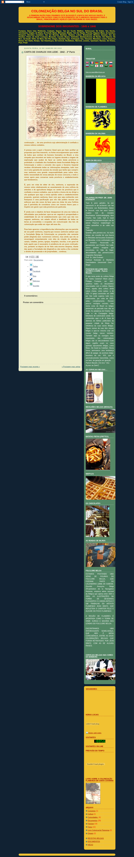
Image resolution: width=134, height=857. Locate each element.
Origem (90, 833)
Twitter (35, 266)
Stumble (36, 286)
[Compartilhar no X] (35, 257)
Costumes (92, 811)
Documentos (38, 260)
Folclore (91, 824)
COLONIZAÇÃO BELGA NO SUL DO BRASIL (67, 11)
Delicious (36, 281)
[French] (92, 63)
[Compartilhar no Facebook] (37, 257)
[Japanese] (97, 66)
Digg (34, 276)
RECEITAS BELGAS (96, 838)
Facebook (36, 271)
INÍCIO (90, 845)
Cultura (90, 814)
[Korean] (102, 66)
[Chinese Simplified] (111, 66)
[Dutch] (111, 63)
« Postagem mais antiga (71, 367)
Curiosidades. (93, 817)
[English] (88, 63)
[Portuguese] (92, 66)
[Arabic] (107, 66)
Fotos (90, 827)
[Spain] (102, 63)
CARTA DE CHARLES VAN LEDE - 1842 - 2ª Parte (49, 52)
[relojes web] (92, 730)
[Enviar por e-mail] (30, 257)
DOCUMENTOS (94, 841)
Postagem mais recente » (30, 367)
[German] (97, 63)
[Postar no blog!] (32, 257)
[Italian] (107, 63)
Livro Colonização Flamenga (98, 830)
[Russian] (88, 66)
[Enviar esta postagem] (26, 257)
